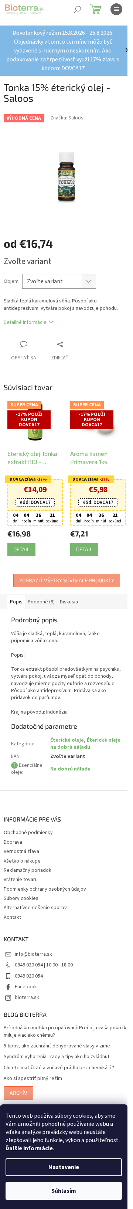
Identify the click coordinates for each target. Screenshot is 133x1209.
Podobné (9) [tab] (41, 595)
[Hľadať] (77, 9)
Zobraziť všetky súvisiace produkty (63, 574)
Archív (18, 1086)
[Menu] (116, 9)
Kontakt (12, 911)
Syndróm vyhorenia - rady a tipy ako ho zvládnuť (57, 1050)
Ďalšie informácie (29, 1148)
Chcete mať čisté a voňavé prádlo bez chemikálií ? (59, 1061)
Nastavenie (63, 1167)
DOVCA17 (33, 496)
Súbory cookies (21, 892)
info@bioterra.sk (33, 948)
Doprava (13, 836)
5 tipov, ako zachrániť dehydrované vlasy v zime (57, 1039)
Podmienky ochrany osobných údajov (45, 883)
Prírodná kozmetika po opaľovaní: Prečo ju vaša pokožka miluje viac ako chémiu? (56, 1025)
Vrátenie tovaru (21, 873)
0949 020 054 (29, 969)
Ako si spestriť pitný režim (33, 1072)
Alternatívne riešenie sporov (35, 901)
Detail (21, 543)
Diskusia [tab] (69, 595)
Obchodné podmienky (28, 826)
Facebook (26, 980)
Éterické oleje (66, 734)
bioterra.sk (27, 991)
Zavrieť (75, 339)
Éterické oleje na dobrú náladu (77, 737)
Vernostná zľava (21, 845)
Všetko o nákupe (22, 855)
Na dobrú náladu (69, 762)
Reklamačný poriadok (27, 864)
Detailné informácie (25, 318)
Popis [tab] (16, 595)
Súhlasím (63, 1191)
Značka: (66, 118)
